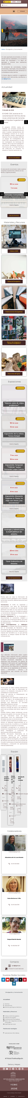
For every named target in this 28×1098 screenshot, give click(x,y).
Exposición (21, 388)
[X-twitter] (20, 980)
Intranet (22, 11)
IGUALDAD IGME (14, 1043)
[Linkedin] (3, 980)
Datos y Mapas (14, 1064)
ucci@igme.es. (6, 79)
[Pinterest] (25, 980)
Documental (21, 180)
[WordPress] (14, 984)
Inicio (3, 49)
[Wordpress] (22, 1069)
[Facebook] (16, 980)
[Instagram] (12, 980)
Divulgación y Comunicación (14, 992)
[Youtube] (8, 980)
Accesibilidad (12, 1096)
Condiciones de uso (21, 1096)
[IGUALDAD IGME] (14, 1040)
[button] (14, 11)
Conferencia (13, 180)
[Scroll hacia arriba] (24, 1096)
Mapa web (5, 1096)
